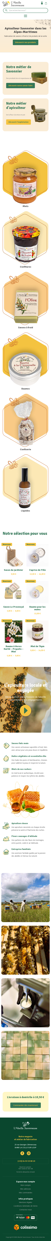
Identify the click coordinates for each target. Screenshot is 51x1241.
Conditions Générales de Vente (25, 1206)
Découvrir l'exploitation (18, 122)
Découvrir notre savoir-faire (20, 85)
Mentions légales (25, 1202)
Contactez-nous (25, 1209)
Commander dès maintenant (25, 1105)
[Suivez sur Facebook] (22, 1153)
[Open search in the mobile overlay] (26, 10)
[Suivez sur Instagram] (29, 1153)
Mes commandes (25, 1192)
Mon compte (26, 1185)
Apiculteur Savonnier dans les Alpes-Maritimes (25, 30)
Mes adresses (25, 1189)
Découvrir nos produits (25, 42)
